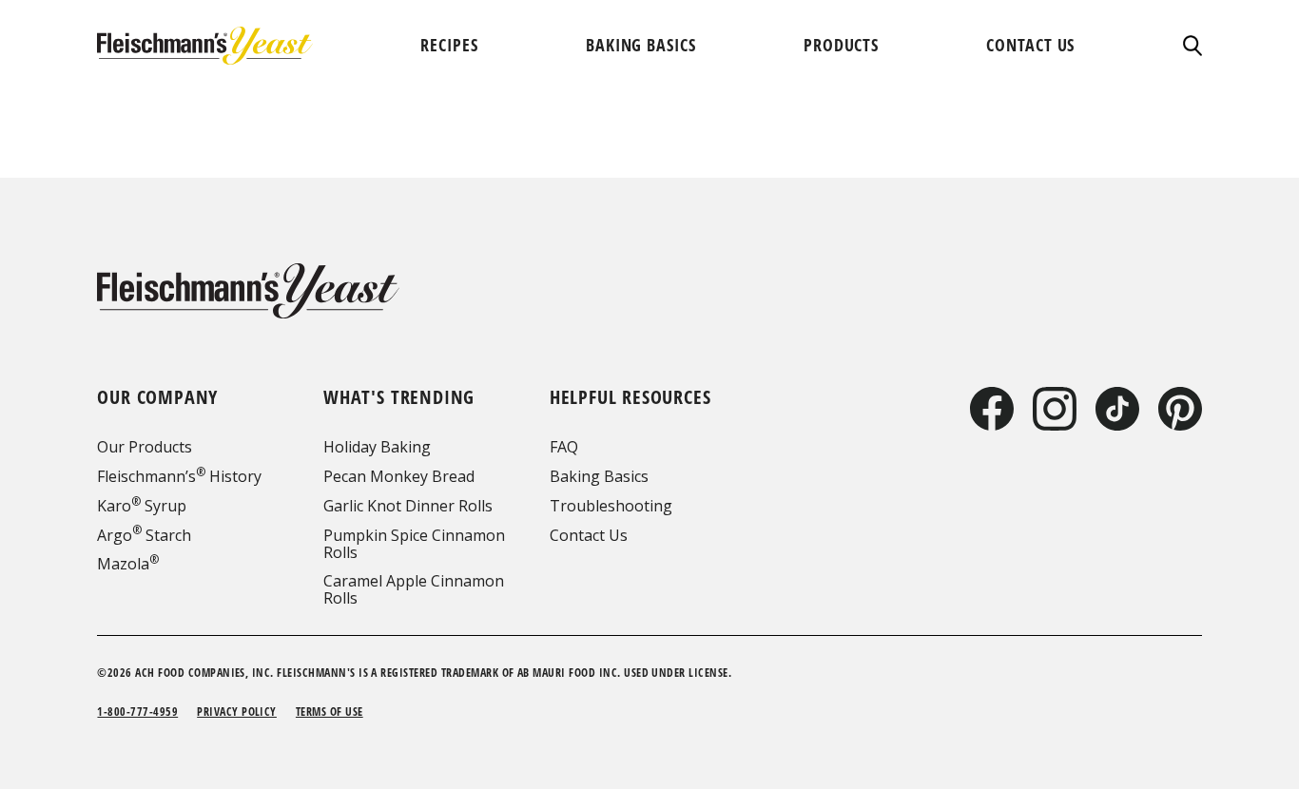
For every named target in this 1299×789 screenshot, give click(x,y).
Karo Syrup (141, 505)
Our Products (144, 446)
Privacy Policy (237, 711)
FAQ (564, 446)
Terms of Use (329, 711)
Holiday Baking (377, 446)
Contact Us (589, 535)
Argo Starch (144, 535)
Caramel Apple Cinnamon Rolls (413, 589)
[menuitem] (448, 44)
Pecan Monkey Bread (399, 476)
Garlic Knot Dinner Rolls (408, 505)
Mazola (128, 563)
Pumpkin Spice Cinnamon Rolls (414, 544)
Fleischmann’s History (179, 476)
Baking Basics (599, 476)
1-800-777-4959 (137, 711)
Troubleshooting (611, 505)
